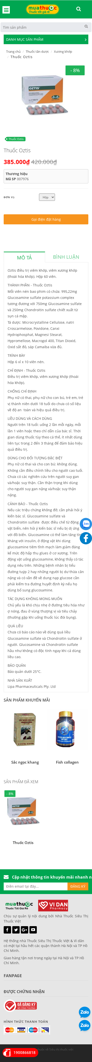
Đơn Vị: (9, 197)
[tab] (24, 257)
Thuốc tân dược (37, 51)
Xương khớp (63, 51)
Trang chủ (13, 51)
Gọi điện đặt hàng (46, 219)
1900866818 (24, 1052)
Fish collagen (67, 762)
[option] (44, 93)
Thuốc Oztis (16, 139)
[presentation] (24, 257)
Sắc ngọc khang (25, 762)
